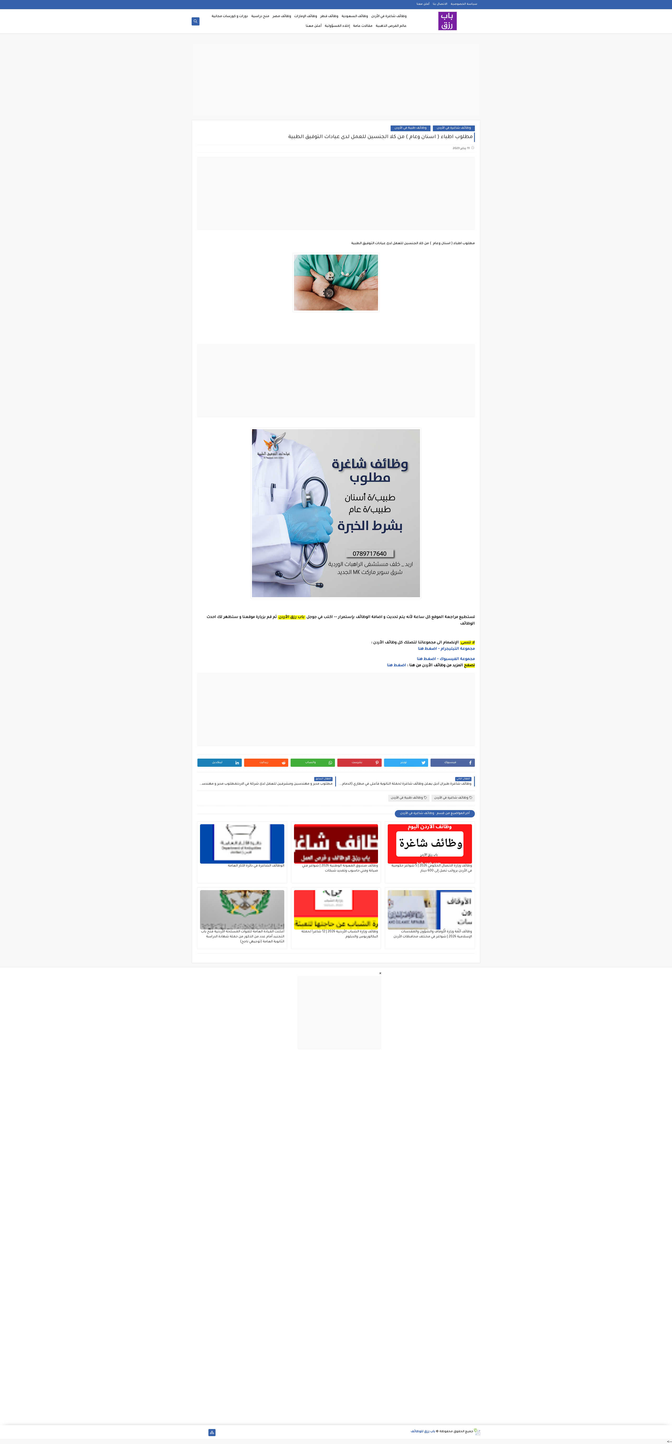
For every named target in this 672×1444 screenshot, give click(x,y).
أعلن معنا (423, 4)
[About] (203, 1432)
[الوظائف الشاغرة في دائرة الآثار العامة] (242, 844)
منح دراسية (260, 16)
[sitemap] (212, 1432)
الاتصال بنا (440, 4)
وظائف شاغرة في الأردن (389, 16)
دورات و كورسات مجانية (230, 16)
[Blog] (195, 1432)
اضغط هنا (396, 666)
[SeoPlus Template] (476, 1431)
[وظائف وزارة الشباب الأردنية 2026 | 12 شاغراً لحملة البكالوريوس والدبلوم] (336, 910)
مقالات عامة (362, 26)
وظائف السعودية (355, 16)
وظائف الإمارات (305, 16)
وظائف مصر (281, 16)
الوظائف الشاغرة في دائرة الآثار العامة (256, 866)
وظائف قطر (329, 16)
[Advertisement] (336, 79)
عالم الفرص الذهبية (391, 26)
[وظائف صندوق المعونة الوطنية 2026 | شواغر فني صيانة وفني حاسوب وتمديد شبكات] (336, 844)
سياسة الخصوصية (464, 4)
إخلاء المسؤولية (337, 26)
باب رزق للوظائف (423, 1432)
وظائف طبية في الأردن (411, 128)
